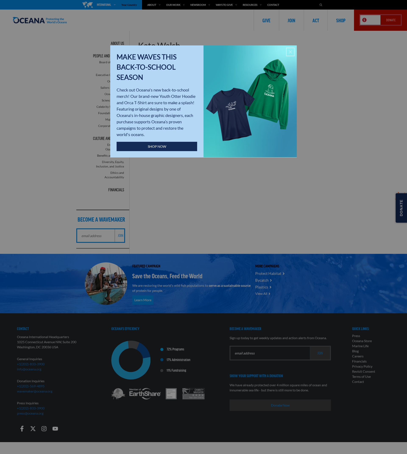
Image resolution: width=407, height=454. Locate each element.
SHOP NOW (157, 146)
